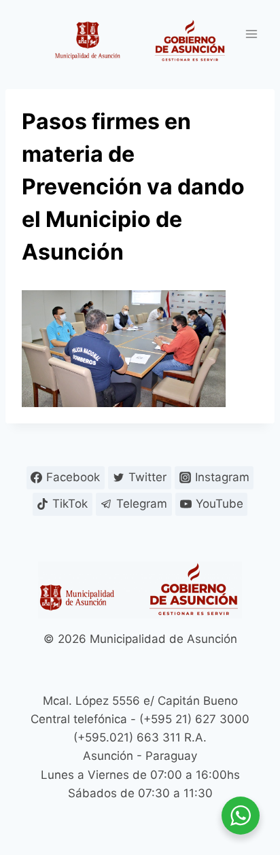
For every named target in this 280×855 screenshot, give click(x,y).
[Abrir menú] (251, 33)
